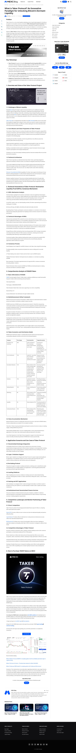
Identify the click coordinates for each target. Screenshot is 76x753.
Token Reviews (54, 37)
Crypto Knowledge (12, 4)
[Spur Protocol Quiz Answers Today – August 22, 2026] (11, 707)
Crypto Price (59, 730)
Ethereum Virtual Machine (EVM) (13, 172)
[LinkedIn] (2, 26)
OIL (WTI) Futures (25, 734)
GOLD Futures (24, 732)
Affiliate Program (42, 730)
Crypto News (54, 28)
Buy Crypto (7, 729)
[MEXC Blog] (11, 1)
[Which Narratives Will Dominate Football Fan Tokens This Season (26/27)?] (26, 707)
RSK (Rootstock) (9, 521)
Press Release (54, 35)
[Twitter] (2, 24)
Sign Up (64, 1)
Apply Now (62, 57)
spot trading (40, 624)
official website (26, 621)
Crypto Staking (7, 734)
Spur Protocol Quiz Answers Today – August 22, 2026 (11, 713)
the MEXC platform (32, 615)
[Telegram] (2, 32)
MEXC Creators (55, 34)
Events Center (42, 734)
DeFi (15, 114)
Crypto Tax (54, 30)
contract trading (10, 625)
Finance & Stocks (55, 32)
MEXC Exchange (39, 749)
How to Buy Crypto (60, 732)
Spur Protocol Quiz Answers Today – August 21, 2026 (41, 713)
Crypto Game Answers (56, 25)
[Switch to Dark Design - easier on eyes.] (70, 1)
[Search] (61, 1)
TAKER (7, 277)
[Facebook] (2, 21)
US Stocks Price (59, 729)
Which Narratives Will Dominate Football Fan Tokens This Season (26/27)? (26, 714)
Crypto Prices (30, 1)
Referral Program (42, 729)
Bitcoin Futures (25, 729)
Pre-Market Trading (8, 732)
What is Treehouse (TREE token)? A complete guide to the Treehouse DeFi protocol (23, 666)
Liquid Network (9, 517)
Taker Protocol (9, 120)
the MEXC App (18, 621)
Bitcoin (11, 109)
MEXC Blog (6, 4)
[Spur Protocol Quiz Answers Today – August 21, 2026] (41, 707)
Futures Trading (8, 730)
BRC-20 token (31, 120)
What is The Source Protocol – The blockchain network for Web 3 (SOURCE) (22, 663)
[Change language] (68, 1)
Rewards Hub (41, 732)
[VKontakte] (2, 29)
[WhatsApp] (2, 35)
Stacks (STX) (8, 512)
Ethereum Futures (25, 730)
